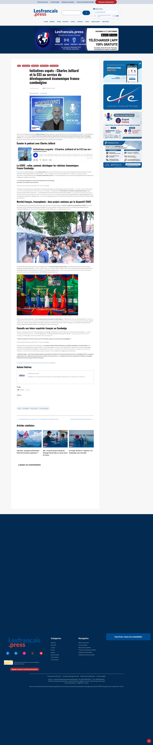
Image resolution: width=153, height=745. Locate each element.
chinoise (42, 196)
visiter (61, 347)
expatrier (30, 332)
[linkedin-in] (15, 653)
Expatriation (35, 65)
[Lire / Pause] (95, 16)
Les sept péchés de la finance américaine (81, 419)
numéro (20, 172)
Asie (19, 65)
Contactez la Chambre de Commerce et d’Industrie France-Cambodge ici (36, 363)
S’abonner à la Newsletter (106, 2)
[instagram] (24, 653)
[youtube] (41, 653)
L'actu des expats (43, 408)
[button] (149, 741)
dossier (32, 209)
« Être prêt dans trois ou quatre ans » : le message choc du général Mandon (39, 419)
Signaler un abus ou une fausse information (25, 669)
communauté (33, 408)
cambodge (25, 408)
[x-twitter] (32, 653)
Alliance (66, 322)
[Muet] (113, 16)
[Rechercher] (86, 13)
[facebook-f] (7, 653)
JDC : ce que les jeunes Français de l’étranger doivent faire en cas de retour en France (55, 453)
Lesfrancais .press (50, 88)
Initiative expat (44, 65)
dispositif (89, 205)
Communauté (26, 65)
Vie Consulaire (54, 65)
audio (19, 408)
